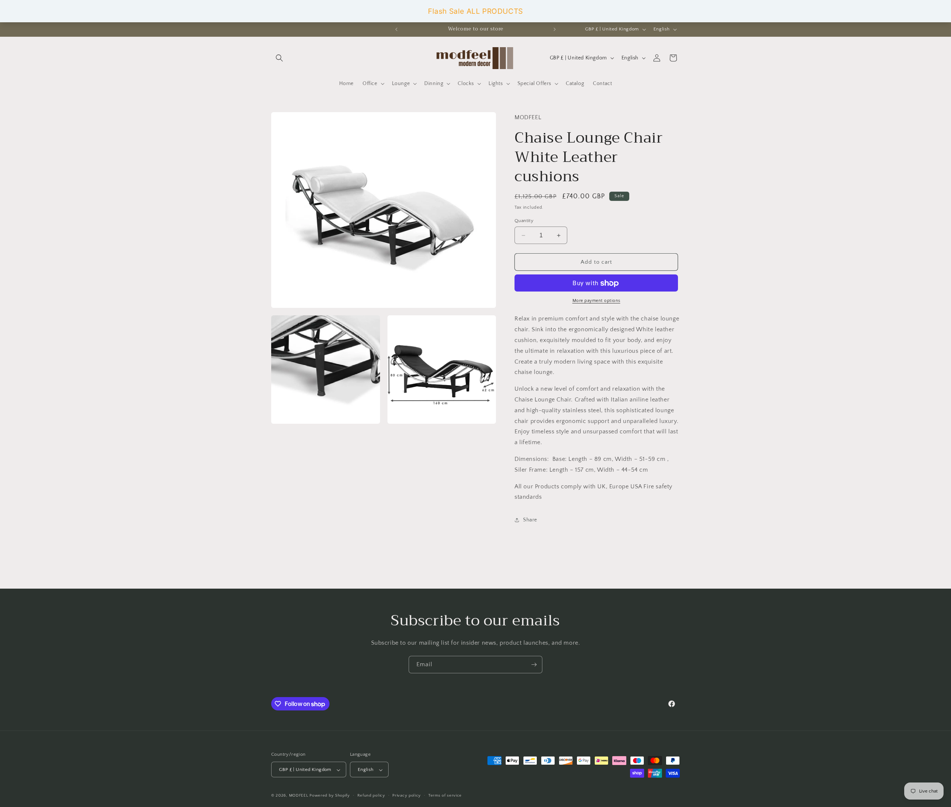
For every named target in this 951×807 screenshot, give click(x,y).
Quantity (524, 220)
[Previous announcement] (396, 29)
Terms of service (445, 795)
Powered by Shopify (329, 796)
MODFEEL (298, 796)
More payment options (596, 301)
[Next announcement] (554, 29)
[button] (279, 58)
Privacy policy (406, 795)
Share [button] (530, 520)
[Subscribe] (534, 664)
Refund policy (371, 795)
